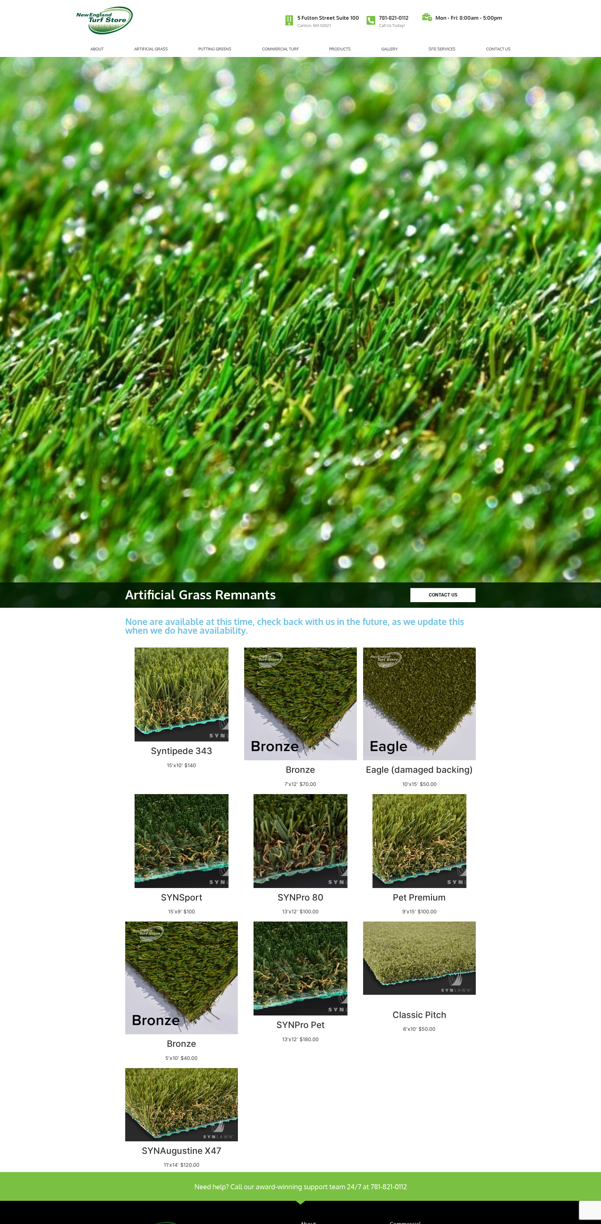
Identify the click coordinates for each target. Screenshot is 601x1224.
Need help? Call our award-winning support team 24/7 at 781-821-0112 (300, 1186)
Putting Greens (214, 48)
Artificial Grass (151, 48)
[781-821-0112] (371, 20)
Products (340, 48)
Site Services (442, 48)
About (97, 48)
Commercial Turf (280, 48)
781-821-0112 (393, 17)
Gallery (389, 48)
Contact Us (498, 48)
